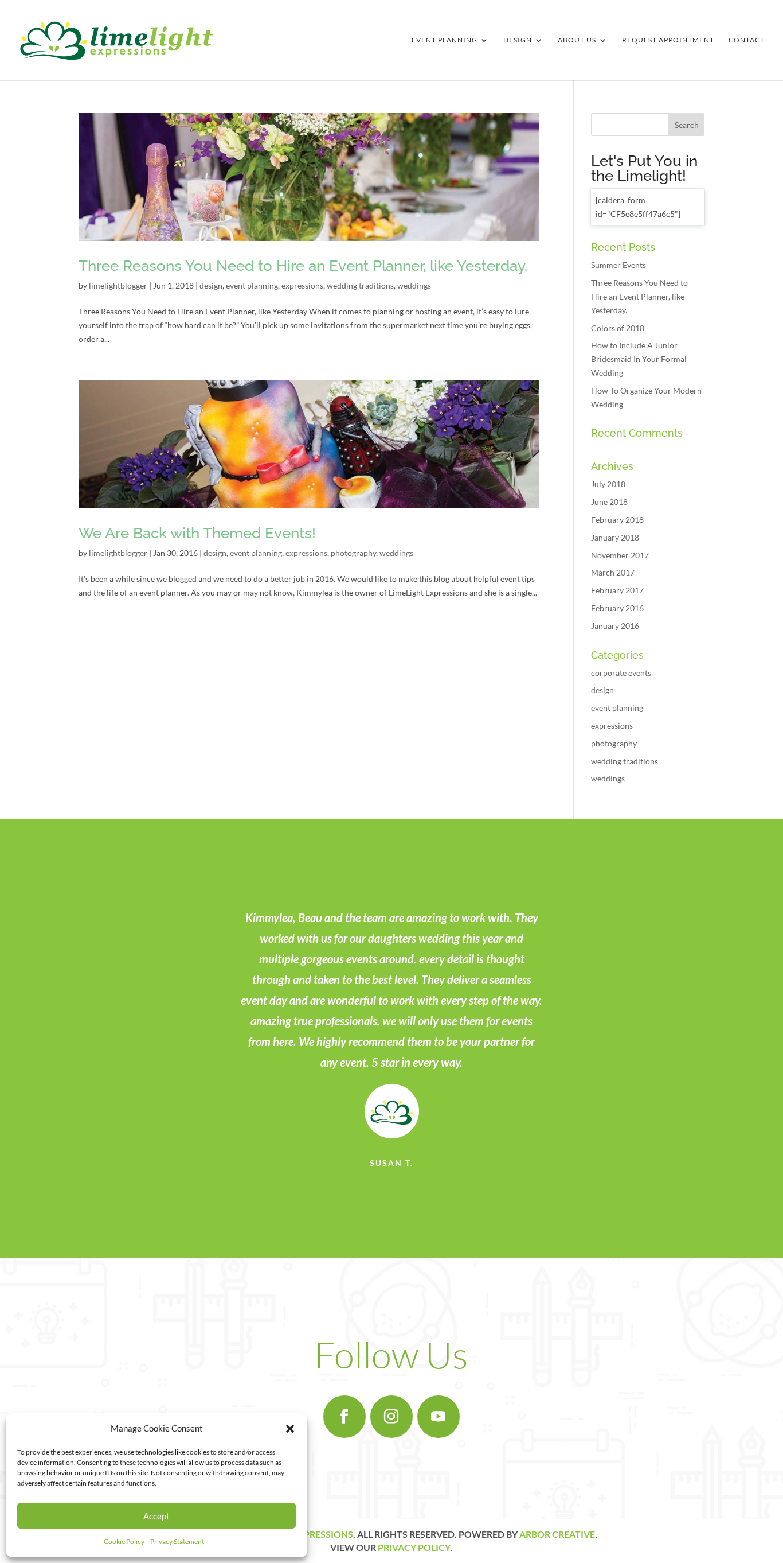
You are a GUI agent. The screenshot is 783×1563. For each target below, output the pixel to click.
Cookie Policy (124, 1541)
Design (517, 40)
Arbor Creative (557, 1534)
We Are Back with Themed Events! (197, 533)
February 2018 (617, 519)
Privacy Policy (414, 1547)
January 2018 (615, 537)
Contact (747, 40)
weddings (414, 285)
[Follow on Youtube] (438, 1416)
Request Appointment (668, 40)
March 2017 (613, 572)
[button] (290, 1428)
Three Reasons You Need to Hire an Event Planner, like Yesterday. (303, 265)
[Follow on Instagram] (391, 1416)
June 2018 (609, 502)
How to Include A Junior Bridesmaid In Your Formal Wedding (639, 359)
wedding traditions (360, 285)
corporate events (621, 673)
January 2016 (615, 626)
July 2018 (608, 484)
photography (353, 553)
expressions (302, 285)
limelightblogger (118, 285)
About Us (577, 40)
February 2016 (617, 608)
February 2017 (617, 590)
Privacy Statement (177, 1541)
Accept (156, 1516)
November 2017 (620, 555)
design (210, 285)
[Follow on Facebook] (344, 1416)
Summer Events (618, 265)
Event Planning (444, 40)
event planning (252, 285)
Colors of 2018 (617, 328)
